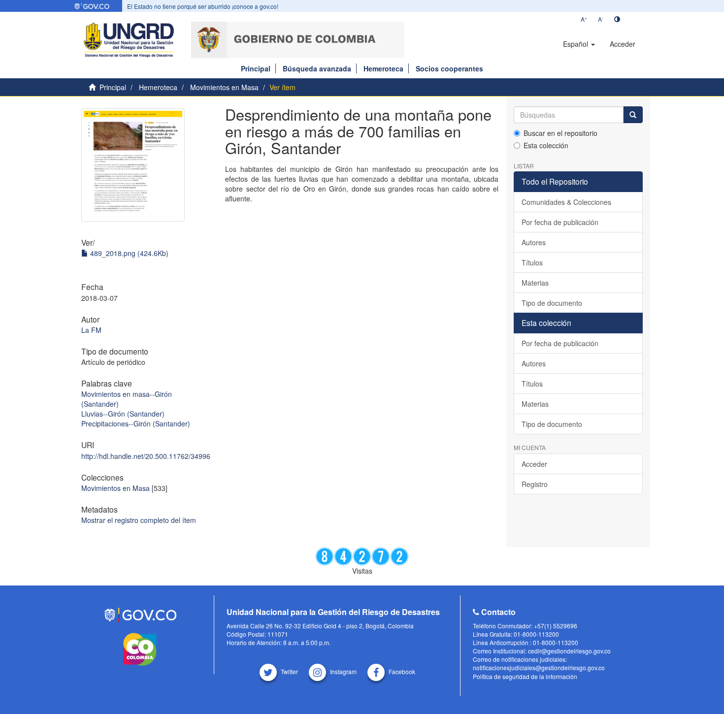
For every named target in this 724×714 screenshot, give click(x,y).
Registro (535, 484)
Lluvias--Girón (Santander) (123, 414)
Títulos (532, 262)
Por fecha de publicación (560, 222)
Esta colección (546, 145)
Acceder (534, 464)
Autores (534, 242)
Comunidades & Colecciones (566, 202)
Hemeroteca (383, 68)
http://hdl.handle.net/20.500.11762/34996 (145, 456)
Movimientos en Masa (224, 87)
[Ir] (633, 114)
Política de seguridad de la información (525, 676)
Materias (535, 283)
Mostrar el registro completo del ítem (138, 520)
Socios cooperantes (449, 68)
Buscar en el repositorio (560, 133)
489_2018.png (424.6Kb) (128, 253)
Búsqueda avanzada (317, 68)
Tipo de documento (552, 303)
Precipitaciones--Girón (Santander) (135, 423)
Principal (255, 68)
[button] (579, 44)
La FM (91, 330)
